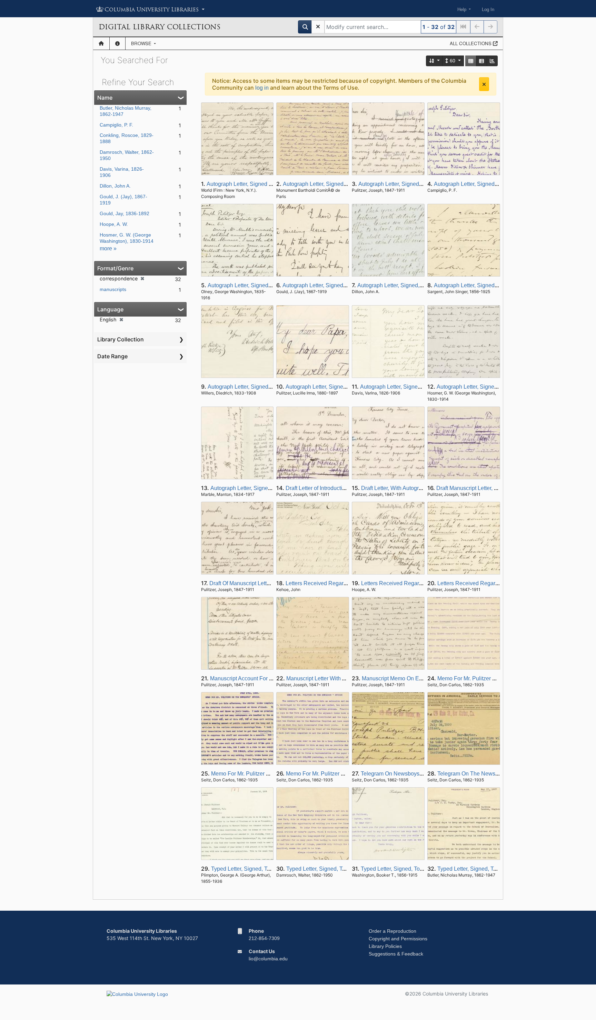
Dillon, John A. (115, 186)
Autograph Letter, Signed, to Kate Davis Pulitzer (268, 488)
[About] (117, 43)
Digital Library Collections (159, 27)
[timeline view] (492, 61)
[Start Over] (318, 26)
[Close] (484, 84)
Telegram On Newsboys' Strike (398, 774)
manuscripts (113, 289)
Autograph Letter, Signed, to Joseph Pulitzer (487, 184)
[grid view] (470, 61)
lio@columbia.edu (268, 958)
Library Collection (120, 339)
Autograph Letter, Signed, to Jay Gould (405, 184)
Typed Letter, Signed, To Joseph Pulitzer (260, 869)
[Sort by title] (434, 61)
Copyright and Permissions (398, 938)
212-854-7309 (264, 938)
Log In (488, 9)
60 (452, 60)
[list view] (481, 61)
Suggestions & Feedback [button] (396, 954)
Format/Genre (115, 268)
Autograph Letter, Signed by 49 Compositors (261, 184)
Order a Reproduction (392, 931)
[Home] (101, 43)
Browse (142, 43)
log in (262, 88)
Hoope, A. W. (114, 224)
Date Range (112, 356)
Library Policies (385, 946)
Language (110, 309)
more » (108, 248)
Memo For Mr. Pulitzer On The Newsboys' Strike (269, 774)
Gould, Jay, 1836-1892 (124, 213)
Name (104, 97)
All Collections (471, 43)
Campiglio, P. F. (116, 125)
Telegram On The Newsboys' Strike (480, 774)
